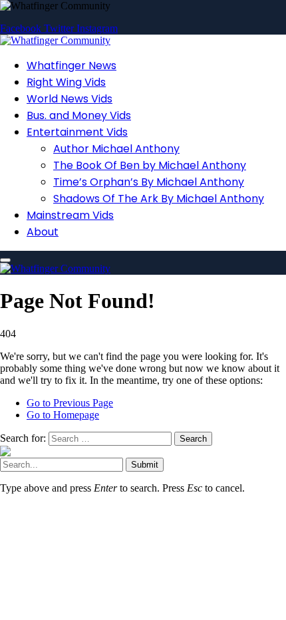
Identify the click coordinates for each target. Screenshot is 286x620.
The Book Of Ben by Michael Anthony (149, 165)
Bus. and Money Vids (79, 115)
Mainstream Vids (70, 215)
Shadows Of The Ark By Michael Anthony (158, 198)
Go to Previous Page (70, 402)
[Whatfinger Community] (55, 40)
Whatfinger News (71, 65)
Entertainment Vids (77, 132)
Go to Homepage (63, 414)
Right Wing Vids (66, 82)
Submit (144, 465)
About (43, 231)
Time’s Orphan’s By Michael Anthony (148, 182)
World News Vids (69, 98)
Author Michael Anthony (116, 148)
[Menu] (5, 260)
